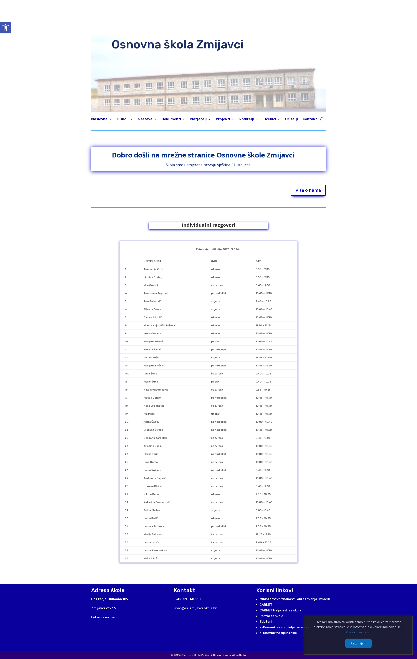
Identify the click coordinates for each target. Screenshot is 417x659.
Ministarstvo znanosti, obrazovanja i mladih (295, 599)
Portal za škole (271, 616)
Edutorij (266, 622)
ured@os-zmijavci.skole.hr (195, 608)
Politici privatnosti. (358, 632)
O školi (123, 119)
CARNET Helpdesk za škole (280, 610)
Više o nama (308, 190)
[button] (5, 27)
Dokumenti (171, 119)
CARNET (266, 605)
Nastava (145, 119)
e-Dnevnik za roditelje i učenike (284, 627)
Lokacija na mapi (104, 617)
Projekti (223, 119)
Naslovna (99, 119)
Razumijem (358, 643)
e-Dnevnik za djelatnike (278, 633)
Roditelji (246, 119)
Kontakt (310, 119)
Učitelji (291, 119)
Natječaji (198, 119)
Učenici (269, 119)
